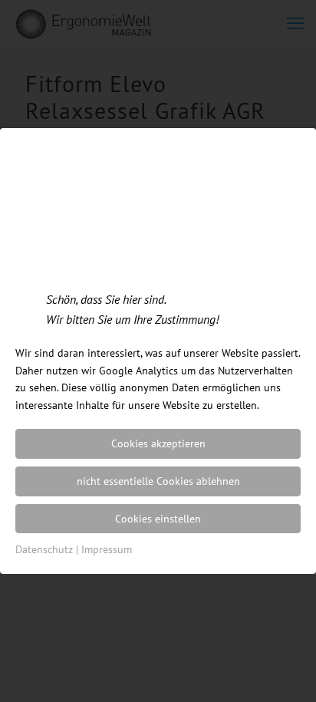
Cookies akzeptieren (158, 443)
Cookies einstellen (158, 519)
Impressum (106, 549)
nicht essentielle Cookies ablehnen (158, 481)
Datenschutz (44, 549)
